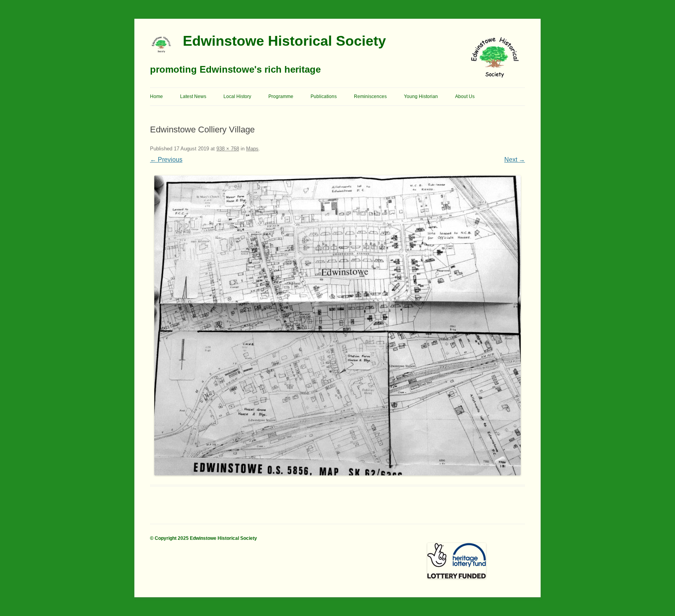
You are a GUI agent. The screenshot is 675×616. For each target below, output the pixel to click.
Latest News (193, 96)
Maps (252, 149)
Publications (324, 96)
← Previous (166, 159)
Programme (280, 96)
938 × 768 (227, 149)
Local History (237, 96)
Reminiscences (370, 96)
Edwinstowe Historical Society (284, 41)
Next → (514, 159)
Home (156, 96)
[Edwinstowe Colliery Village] (337, 325)
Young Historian (421, 96)
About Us (465, 96)
